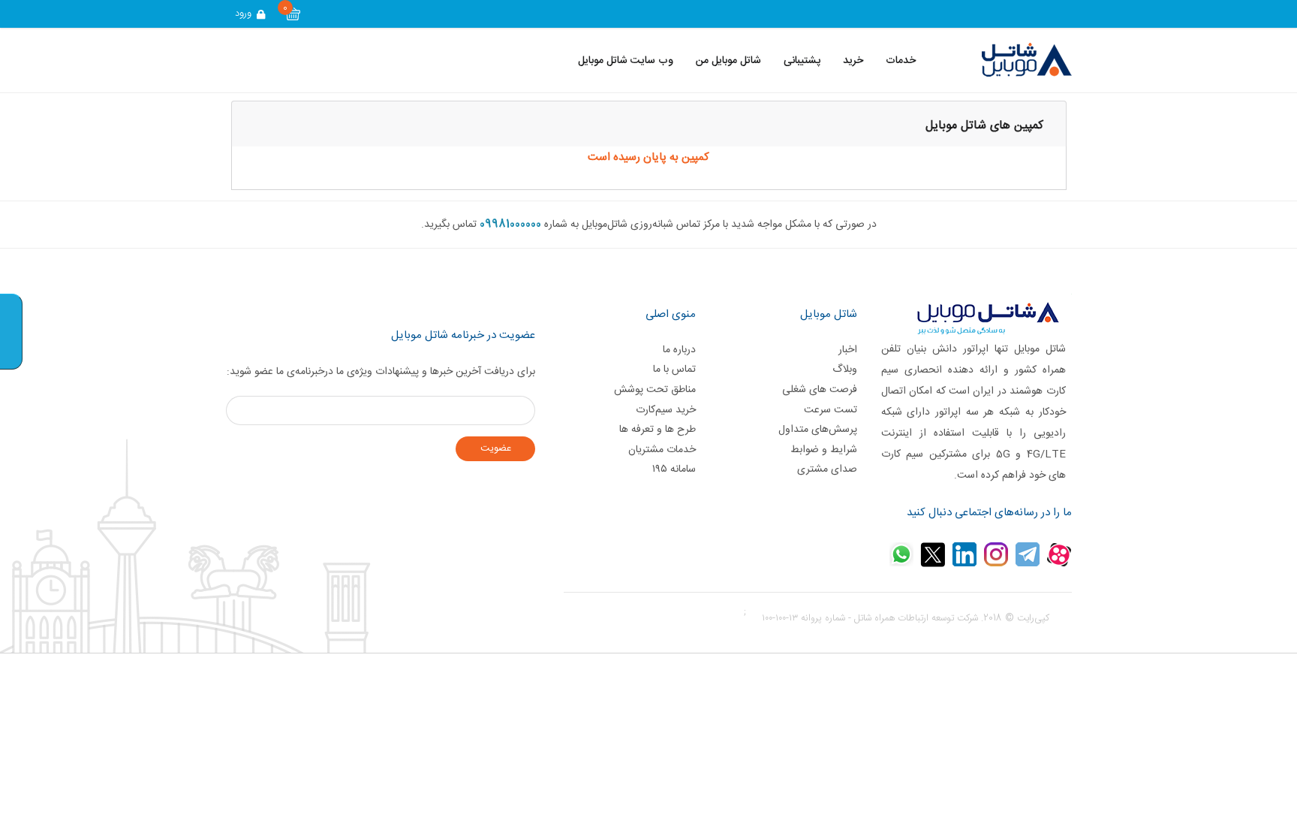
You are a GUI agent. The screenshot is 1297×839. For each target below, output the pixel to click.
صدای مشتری (826, 469)
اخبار (847, 350)
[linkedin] (964, 554)
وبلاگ (844, 370)
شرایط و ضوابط (823, 450)
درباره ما (679, 350)
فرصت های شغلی (819, 390)
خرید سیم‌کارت (666, 410)
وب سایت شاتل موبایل (625, 61)
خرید (853, 61)
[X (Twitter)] (933, 554)
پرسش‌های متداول (817, 430)
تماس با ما (674, 370)
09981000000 (510, 225)
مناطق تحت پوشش (655, 390)
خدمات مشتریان (662, 450)
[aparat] (1059, 554)
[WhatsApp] (901, 554)
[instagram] (996, 554)
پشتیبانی (802, 61)
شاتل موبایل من (728, 61)
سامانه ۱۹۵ (674, 469)
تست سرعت (830, 410)
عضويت (495, 448)
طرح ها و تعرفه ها (657, 430)
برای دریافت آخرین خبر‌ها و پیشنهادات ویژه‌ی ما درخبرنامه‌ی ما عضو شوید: (381, 372)
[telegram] (1028, 554)
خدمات (901, 61)
